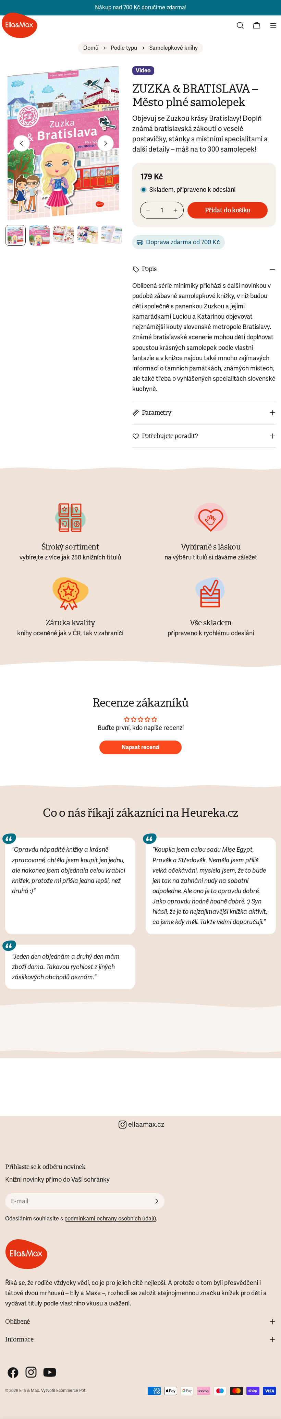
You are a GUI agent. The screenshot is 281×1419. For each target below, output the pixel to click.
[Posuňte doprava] (105, 143)
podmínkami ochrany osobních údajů (110, 1218)
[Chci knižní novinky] (156, 1201)
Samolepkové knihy (173, 48)
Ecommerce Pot (71, 1390)
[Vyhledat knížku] (240, 25)
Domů (90, 48)
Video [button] (143, 70)
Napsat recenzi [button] (140, 747)
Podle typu (124, 48)
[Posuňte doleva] (21, 143)
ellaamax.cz (146, 1124)
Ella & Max (29, 1390)
